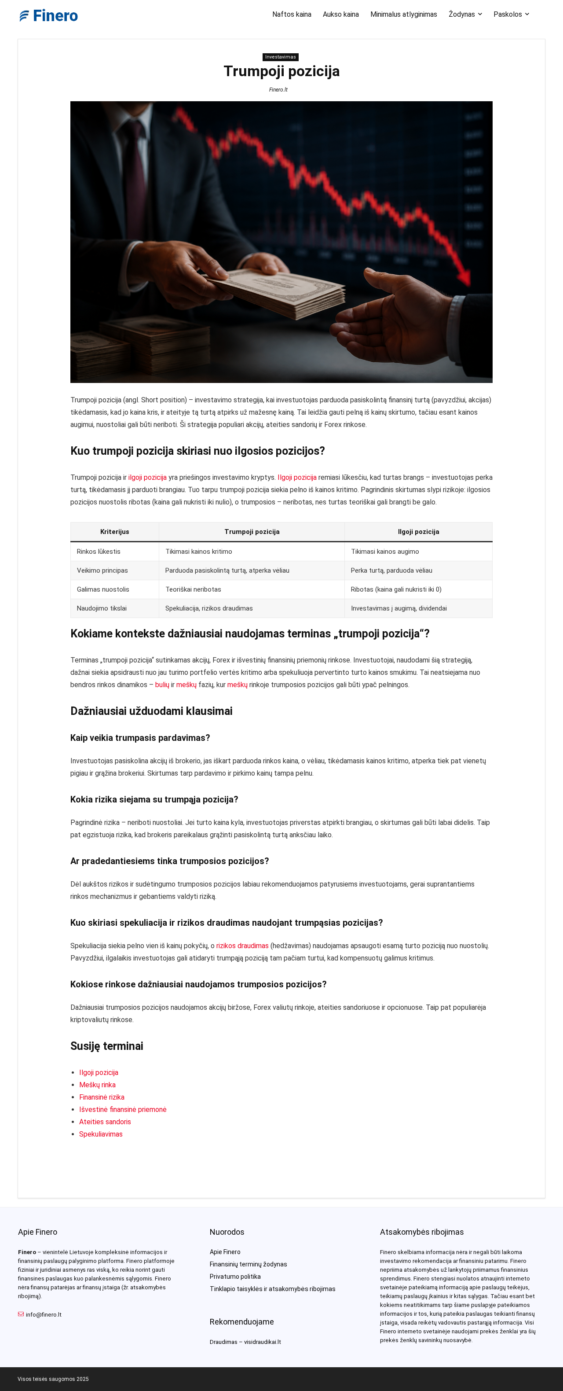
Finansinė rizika (101, 1097)
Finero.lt (278, 90)
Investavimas (280, 57)
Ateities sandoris (105, 1122)
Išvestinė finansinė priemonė (123, 1109)
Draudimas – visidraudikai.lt (245, 1342)
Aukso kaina (341, 14)
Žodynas (462, 14)
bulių (162, 685)
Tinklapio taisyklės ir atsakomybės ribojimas (273, 1288)
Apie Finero (225, 1251)
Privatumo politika (235, 1276)
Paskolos (508, 14)
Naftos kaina (291, 14)
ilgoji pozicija (147, 477)
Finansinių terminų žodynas (248, 1264)
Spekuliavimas (101, 1134)
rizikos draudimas (242, 946)
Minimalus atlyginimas (403, 14)
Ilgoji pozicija (297, 477)
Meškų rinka (97, 1085)
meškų (186, 685)
